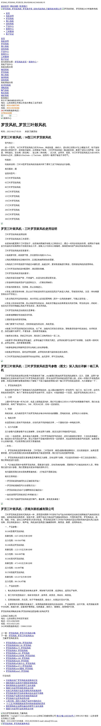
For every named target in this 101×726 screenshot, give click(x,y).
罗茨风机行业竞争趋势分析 (18, 698)
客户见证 (10, 34)
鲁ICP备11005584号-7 (66, 716)
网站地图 (14, 6)
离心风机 (10, 21)
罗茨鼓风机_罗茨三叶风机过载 (22, 633)
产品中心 (10, 26)
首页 (8, 13)
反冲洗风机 (6, 85)
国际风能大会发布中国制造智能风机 (21, 683)
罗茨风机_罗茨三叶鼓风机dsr (21, 636)
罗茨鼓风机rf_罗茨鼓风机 (17, 650)
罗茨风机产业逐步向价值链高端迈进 (21, 696)
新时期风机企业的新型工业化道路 (20, 685)
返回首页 (5, 6)
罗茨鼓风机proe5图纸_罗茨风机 (19, 669)
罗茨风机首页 (21, 62)
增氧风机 (5, 88)
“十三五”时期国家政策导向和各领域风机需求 (25, 703)
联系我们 (23, 6)
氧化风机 (5, 93)
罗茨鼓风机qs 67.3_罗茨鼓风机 (19, 666)
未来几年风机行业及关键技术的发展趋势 (23, 691)
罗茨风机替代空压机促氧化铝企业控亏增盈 (24, 693)
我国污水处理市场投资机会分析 (20, 688)
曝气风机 (5, 90)
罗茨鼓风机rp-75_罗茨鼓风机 (18, 648)
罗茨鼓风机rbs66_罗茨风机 (17, 661)
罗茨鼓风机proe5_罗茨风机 (17, 671)
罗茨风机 (10, 18)
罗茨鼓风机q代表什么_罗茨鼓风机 (20, 663)
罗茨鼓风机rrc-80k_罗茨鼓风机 (19, 643)
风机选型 (10, 16)
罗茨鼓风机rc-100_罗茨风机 (18, 658)
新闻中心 (10, 29)
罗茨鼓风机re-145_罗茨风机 (18, 653)
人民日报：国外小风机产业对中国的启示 (23, 701)
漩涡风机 (5, 77)
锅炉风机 (5, 95)
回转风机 (10, 24)
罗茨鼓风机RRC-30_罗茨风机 (18, 645)
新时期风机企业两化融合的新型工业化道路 (24, 706)
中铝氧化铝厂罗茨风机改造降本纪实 (21, 680)
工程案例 (10, 31)
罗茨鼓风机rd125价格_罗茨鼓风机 (20, 656)
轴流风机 (5, 70)
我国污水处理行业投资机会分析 (20, 709)
